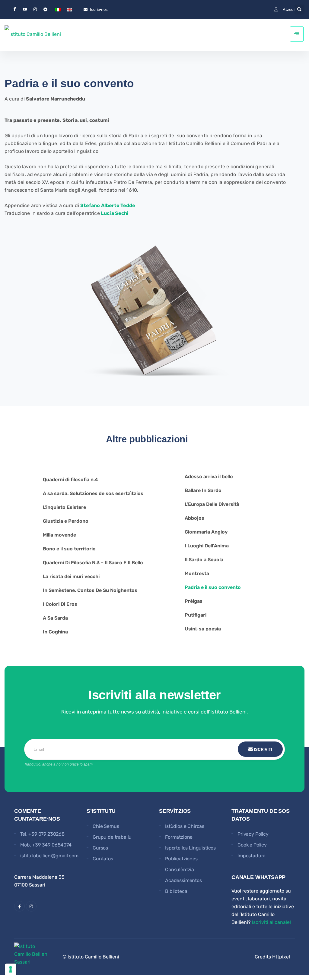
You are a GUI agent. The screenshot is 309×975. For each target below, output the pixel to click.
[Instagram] (35, 9)
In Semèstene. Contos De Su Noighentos (90, 590)
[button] (299, 9)
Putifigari (195, 615)
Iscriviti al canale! (271, 922)
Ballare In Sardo (203, 490)
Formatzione (179, 837)
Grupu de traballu (112, 837)
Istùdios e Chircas (184, 826)
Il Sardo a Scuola (204, 559)
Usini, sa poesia (203, 629)
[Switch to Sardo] (69, 9)
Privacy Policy (253, 834)
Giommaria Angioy (206, 532)
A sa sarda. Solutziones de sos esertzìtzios (93, 493)
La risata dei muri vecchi (71, 576)
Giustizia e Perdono (65, 521)
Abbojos (194, 518)
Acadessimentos (183, 880)
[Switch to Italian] (58, 9)
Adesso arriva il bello (209, 476)
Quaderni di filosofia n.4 (70, 479)
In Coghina (55, 632)
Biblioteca (176, 891)
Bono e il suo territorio (69, 549)
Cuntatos (103, 859)
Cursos (100, 848)
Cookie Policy (252, 845)
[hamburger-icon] (297, 34)
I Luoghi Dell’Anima (207, 546)
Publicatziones (181, 859)
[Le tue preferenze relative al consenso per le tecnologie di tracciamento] (10, 969)
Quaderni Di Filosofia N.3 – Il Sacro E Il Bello (93, 562)
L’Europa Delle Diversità (212, 504)
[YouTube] (24, 9)
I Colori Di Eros (60, 604)
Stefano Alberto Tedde (107, 205)
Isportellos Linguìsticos (190, 848)
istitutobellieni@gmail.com (49, 856)
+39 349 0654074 (52, 845)
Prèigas (193, 601)
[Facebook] (14, 9)
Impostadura (251, 856)
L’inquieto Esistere (64, 507)
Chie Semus (106, 826)
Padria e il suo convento (213, 587)
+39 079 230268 (46, 834)
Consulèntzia (179, 869)
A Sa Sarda (55, 618)
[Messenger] (45, 9)
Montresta (197, 573)
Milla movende (59, 535)
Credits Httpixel (272, 957)
